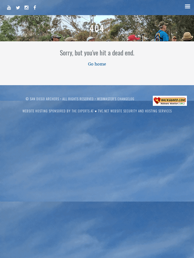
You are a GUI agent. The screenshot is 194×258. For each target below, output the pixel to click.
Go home (97, 64)
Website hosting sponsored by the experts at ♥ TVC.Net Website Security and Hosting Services (97, 110)
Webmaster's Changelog (115, 98)
